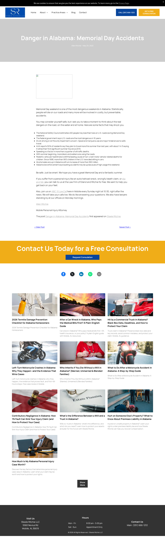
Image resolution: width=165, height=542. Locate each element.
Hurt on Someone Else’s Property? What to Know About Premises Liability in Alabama (130, 417)
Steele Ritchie (114, 216)
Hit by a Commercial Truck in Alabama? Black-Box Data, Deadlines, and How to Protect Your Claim (128, 323)
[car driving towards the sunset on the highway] (82, 304)
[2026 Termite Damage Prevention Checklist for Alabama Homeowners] (34, 304)
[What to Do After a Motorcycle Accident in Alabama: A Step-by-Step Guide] (130, 352)
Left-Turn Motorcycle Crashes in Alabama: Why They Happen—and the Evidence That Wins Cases (34, 371)
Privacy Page (124, 3)
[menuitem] (33, 12)
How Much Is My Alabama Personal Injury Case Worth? (33, 463)
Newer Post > (125, 227)
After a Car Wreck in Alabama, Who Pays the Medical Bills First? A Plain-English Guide (80, 323)
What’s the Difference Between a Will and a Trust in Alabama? (82, 417)
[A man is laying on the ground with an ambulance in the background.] (130, 400)
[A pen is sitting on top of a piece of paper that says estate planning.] (82, 400)
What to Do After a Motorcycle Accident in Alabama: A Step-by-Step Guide (130, 369)
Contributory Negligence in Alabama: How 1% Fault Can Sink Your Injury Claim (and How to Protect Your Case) (34, 419)
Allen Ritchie (42, 204)
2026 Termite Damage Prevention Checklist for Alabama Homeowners (30, 321)
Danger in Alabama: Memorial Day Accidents (67, 216)
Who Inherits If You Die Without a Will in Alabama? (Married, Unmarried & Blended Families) (81, 371)
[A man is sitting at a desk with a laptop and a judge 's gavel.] (34, 446)
